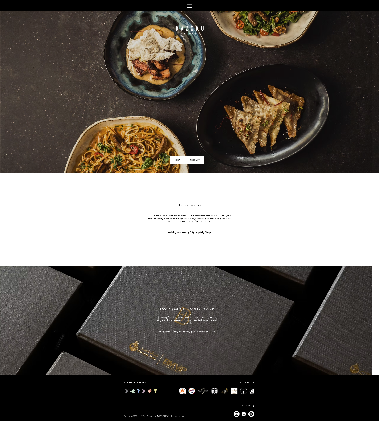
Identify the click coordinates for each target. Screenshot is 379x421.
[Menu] (189, 5)
